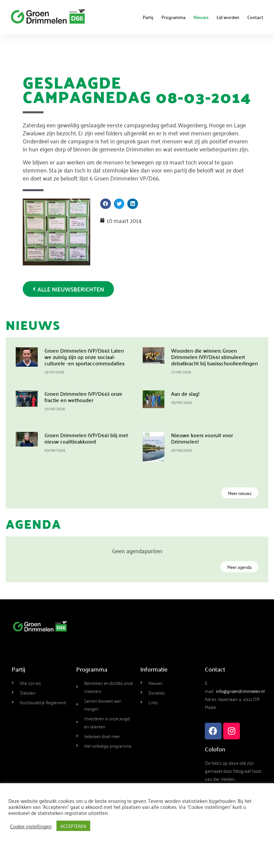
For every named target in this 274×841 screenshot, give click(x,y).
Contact (255, 17)
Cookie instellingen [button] (30, 826)
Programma (173, 17)
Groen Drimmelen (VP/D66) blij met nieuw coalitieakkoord (86, 438)
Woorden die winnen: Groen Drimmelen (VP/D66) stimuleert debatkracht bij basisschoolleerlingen (214, 357)
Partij (148, 17)
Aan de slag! (185, 393)
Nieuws (201, 17)
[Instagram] (231, 731)
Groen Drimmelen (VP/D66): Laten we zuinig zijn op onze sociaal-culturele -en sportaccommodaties (84, 357)
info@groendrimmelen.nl (240, 691)
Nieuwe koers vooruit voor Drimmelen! (202, 438)
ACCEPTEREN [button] (73, 826)
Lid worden (228, 17)
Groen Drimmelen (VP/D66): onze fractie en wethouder (83, 396)
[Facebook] (213, 731)
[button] (105, 204)
